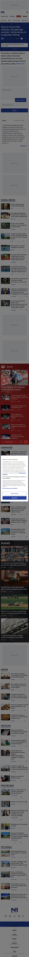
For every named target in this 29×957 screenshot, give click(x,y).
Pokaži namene (14, 493)
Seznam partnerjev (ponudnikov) (9, 488)
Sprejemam (14, 497)
